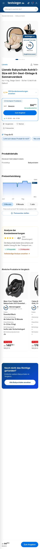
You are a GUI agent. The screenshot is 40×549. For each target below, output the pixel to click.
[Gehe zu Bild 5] (21, 59)
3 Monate (7, 204)
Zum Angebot (20, 113)
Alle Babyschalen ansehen (20, 382)
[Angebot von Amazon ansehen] (20, 109)
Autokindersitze (7, 16)
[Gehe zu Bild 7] (22, 59)
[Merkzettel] (32, 3)
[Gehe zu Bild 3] (19, 59)
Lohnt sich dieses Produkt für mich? (16, 139)
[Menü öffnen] (3, 3)
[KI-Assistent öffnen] (28, 3)
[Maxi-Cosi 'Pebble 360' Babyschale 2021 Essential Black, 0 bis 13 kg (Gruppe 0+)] (15, 311)
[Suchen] (36, 9)
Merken (21, 124)
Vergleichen (9, 124)
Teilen (35, 65)
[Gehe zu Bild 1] (17, 59)
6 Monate (20, 204)
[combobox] (20, 9)
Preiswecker (9, 128)
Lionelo (5, 65)
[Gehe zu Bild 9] (24, 59)
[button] (20, 189)
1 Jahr (32, 204)
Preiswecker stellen (21, 213)
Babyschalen (20, 16)
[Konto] (36, 3)
